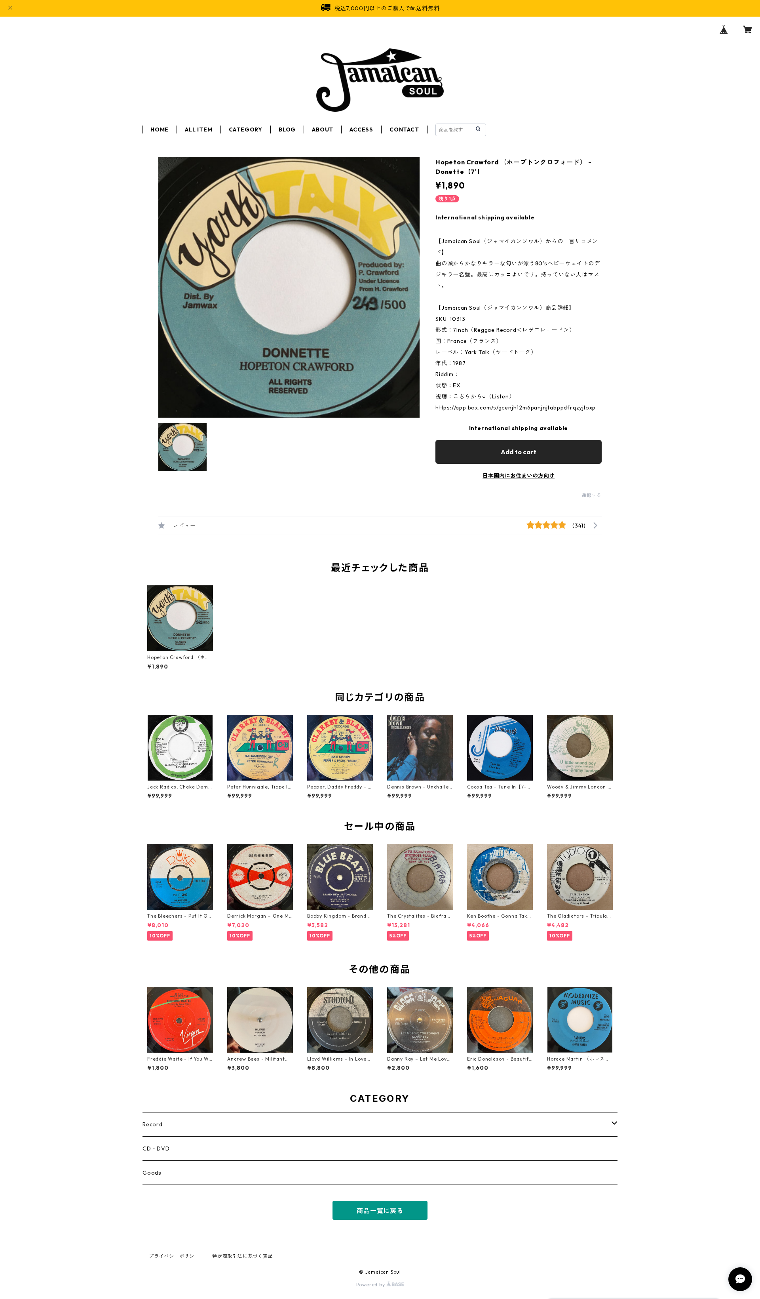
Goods (152, 1172)
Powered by (371, 1285)
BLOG (287, 129)
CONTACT (404, 129)
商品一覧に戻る (380, 1211)
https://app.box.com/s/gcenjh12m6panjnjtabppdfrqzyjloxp (515, 407)
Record (152, 1124)
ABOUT (322, 129)
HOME (159, 129)
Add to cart (518, 452)
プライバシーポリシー (174, 1256)
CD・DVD (156, 1148)
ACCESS (361, 129)
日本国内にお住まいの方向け (519, 475)
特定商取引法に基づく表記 (242, 1256)
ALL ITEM (198, 129)
